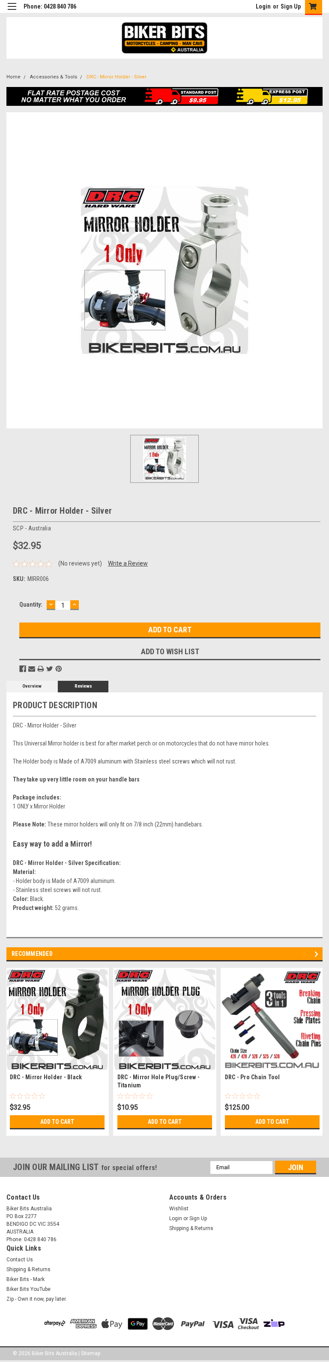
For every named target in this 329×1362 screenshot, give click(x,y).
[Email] (31, 668)
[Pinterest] (58, 668)
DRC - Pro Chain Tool (252, 1077)
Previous (305, 954)
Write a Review (128, 563)
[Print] (40, 668)
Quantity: (30, 604)
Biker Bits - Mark (25, 1279)
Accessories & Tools (53, 77)
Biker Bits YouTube (28, 1289)
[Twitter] (49, 668)
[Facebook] (22, 668)
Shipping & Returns (191, 1228)
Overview (32, 686)
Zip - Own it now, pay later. (36, 1299)
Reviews (83, 686)
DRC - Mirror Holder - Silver (117, 77)
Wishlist (178, 1209)
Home (13, 77)
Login (263, 6)
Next (317, 954)
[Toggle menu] (12, 12)
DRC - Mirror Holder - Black (46, 1077)
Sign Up (291, 6)
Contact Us (19, 1260)
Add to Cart (57, 1121)
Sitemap (90, 1353)
